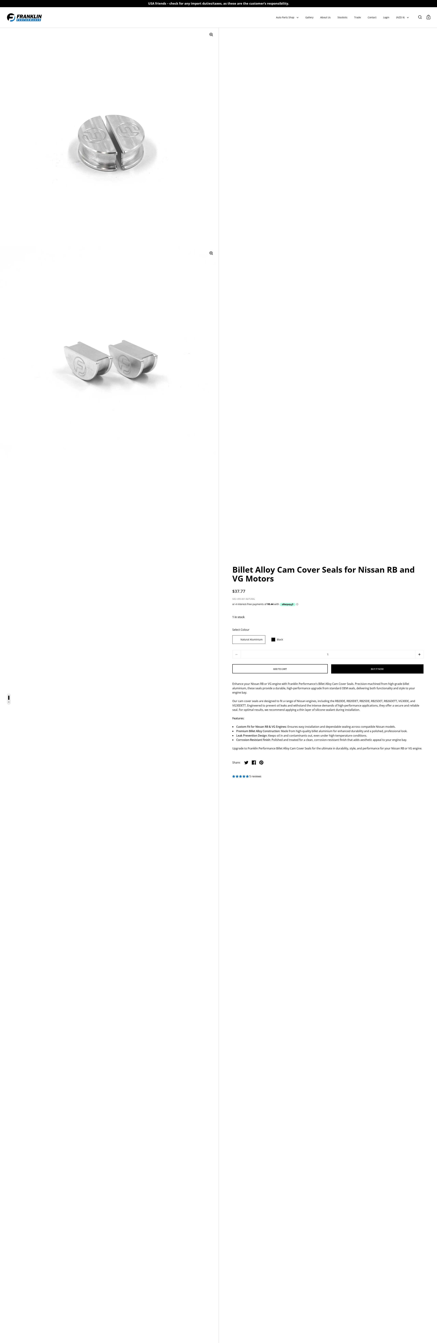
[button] (419, 654)
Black (280, 639)
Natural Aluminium (252, 639)
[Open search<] (420, 17)
